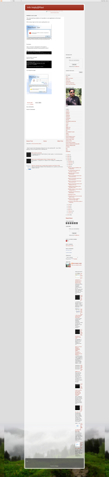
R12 (66, 148)
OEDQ (67, 133)
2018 (68, 159)
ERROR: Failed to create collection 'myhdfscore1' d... (75, 190)
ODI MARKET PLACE (70, 131)
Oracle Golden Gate (70, 139)
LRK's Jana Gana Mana (70, 84)
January (70, 212)
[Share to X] (38, 102)
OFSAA (67, 134)
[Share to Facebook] (39, 102)
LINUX (67, 122)
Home (45, 141)
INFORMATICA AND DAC (71, 121)
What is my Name (69, 78)
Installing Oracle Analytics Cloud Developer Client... (74, 187)
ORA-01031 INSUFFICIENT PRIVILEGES (73, 174)
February (70, 211)
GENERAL (68, 115)
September (70, 162)
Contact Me (68, 81)
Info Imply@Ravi (35, 7)
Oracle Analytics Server (70, 136)
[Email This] (35, 102)
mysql (67, 124)
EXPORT (67, 113)
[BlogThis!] (37, 102)
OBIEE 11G (68, 127)
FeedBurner (76, 66)
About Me (68, 79)
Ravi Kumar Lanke (69, 245)
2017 (68, 214)
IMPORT (67, 119)
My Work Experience (70, 82)
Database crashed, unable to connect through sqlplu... (74, 199)
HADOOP (68, 116)
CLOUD (67, 110)
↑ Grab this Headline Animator (54, 12)
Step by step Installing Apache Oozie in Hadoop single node (43, 159)
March (69, 209)
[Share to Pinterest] (40, 102)
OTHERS (31, 104)
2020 (68, 156)
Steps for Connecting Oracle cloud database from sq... (75, 184)
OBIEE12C (68, 128)
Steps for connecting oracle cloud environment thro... (74, 176)
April (69, 207)
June (69, 204)
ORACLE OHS (69, 140)
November (70, 161)
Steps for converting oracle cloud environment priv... (74, 182)
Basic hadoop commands (37, 152)
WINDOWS (68, 151)
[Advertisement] (74, 33)
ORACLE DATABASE (70, 137)
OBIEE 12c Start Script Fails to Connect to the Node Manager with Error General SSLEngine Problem (78, 390)
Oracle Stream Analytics (70, 142)
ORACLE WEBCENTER (70, 145)
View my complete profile (76, 265)
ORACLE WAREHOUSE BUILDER (72, 143)
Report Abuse (69, 218)
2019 (68, 158)
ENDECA (67, 112)
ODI (66, 130)
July (69, 166)
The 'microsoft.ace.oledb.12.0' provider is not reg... (74, 171)
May (69, 206)
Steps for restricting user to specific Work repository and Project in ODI (46, 165)
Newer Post (29, 141)
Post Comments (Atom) (36, 143)
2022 (68, 154)
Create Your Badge (69, 252)
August (69, 164)
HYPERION (68, 118)
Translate (75, 258)
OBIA (67, 125)
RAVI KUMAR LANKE (77, 263)
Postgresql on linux (72, 194)
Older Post (60, 141)
